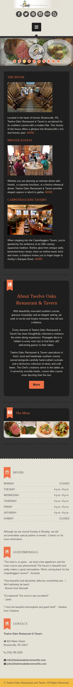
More (36, 384)
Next (70, 51)
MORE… (32, 132)
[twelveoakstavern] (36, 220)
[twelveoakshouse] (36, 97)
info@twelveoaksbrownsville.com (26, 660)
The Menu (23, 413)
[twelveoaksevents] (36, 160)
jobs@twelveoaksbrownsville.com (26, 663)
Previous (3, 51)
